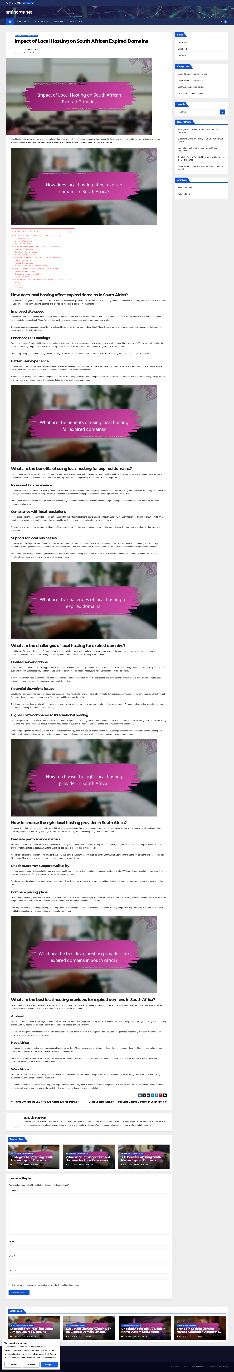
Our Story (76, 22)
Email (12, 1256)
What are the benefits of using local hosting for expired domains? (37, 246)
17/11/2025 (183, 1336)
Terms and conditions (198, 1367)
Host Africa (19, 285)
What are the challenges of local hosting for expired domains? (36, 257)
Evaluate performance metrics (25, 271)
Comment (13, 1191)
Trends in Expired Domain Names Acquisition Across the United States (198, 1332)
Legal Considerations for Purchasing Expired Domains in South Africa (126, 1101)
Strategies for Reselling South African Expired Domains (31, 1158)
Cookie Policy (175, 1367)
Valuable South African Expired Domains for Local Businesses (88, 1158)
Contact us (41, 22)
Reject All (31, 1365)
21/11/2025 (17, 1336)
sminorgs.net (19, 12)
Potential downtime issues (24, 263)
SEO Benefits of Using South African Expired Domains (141, 1158)
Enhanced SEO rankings (24, 241)
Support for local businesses (25, 254)
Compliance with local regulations (27, 252)
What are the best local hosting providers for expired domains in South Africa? (42, 279)
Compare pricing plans (23, 277)
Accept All (49, 1365)
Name (12, 1241)
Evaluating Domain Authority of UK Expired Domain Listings (88, 1330)
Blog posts (23, 22)
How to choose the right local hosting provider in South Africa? (36, 268)
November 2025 (185, 188)
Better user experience (23, 243)
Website (12, 1270)
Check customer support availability (27, 274)
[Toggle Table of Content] (69, 232)
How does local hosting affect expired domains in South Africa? (36, 235)
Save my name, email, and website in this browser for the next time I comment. (45, 1285)
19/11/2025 (72, 1336)
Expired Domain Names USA (191, 80)
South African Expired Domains (26, 35)
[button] (221, 22)
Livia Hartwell (32, 49)
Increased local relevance (24, 249)
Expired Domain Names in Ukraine (193, 74)
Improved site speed (22, 238)
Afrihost (18, 282)
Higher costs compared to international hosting (31, 265)
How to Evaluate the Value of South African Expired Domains (46, 1101)
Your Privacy (223, 1367)
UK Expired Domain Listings (190, 93)
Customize (13, 1365)
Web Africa (19, 288)
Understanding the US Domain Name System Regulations (143, 1330)
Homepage (59, 22)
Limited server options (23, 260)
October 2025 (184, 194)
